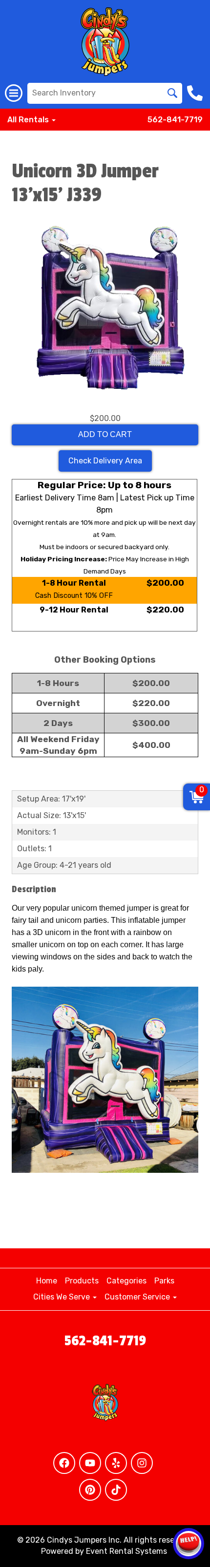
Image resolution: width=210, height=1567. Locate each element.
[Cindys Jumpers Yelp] (116, 1463)
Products (82, 1280)
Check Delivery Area (105, 460)
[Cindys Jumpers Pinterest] (90, 1490)
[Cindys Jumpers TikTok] (116, 1490)
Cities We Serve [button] (62, 1296)
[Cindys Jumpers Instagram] (142, 1463)
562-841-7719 (175, 119)
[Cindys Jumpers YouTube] (90, 1463)
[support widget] (188, 1543)
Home (46, 1280)
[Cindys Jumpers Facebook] (64, 1463)
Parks (164, 1280)
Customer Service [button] (138, 1296)
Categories (126, 1280)
